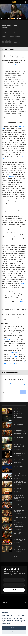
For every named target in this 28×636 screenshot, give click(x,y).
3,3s (19, 126)
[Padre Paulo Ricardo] (14, 2)
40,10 (20, 213)
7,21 (21, 337)
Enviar (14, 589)
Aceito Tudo (14, 627)
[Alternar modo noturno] (22, 2)
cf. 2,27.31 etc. (20, 302)
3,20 (6, 339)
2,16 (11, 339)
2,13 (11, 176)
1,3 (12, 356)
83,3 (8, 352)
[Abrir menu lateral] (2, 2)
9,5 (16, 356)
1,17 (22, 283)
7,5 (17, 352)
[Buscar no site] (25, 2)
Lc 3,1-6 (14, 64)
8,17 (24, 337)
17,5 (14, 364)
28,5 (9, 364)
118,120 (12, 352)
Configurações (14, 632)
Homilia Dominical (6, 22)
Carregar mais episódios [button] (14, 556)
